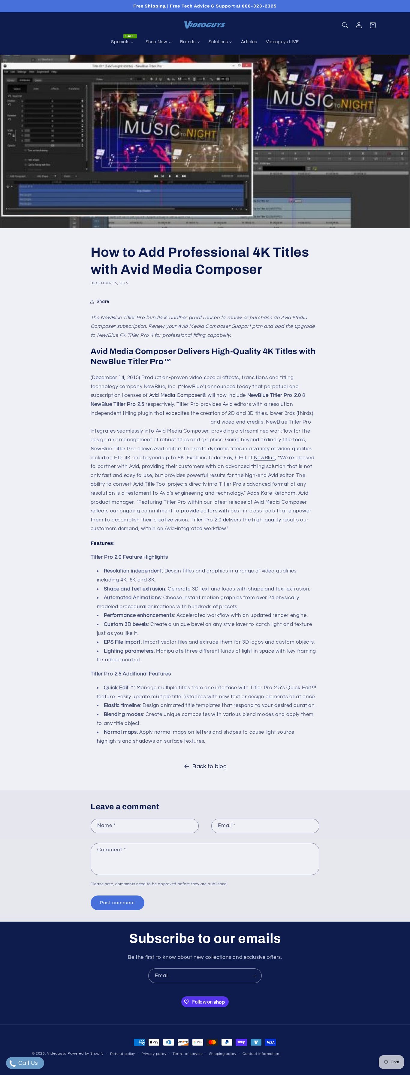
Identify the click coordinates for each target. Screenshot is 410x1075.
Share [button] (103, 301)
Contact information (261, 1053)
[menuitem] (124, 42)
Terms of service (188, 1053)
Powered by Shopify (86, 1053)
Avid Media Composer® (178, 395)
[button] (345, 25)
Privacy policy (154, 1053)
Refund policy (122, 1053)
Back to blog (209, 766)
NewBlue (264, 457)
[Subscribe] (254, 975)
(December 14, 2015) (115, 377)
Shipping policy (223, 1053)
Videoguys (56, 1053)
